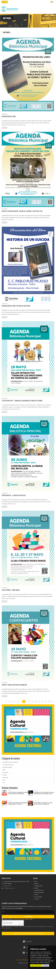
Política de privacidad (18, 919)
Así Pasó (36, 895)
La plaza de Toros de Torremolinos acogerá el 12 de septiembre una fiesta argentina (18, 793)
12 (42, 701)
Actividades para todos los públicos (10, 762)
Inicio (35, 881)
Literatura (5, 775)
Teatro (4, 780)
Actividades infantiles (7, 767)
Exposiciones (5, 772)
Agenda (36, 888)
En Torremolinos (38, 897)
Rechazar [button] (39, 965)
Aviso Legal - (19, 960)
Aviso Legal (29, 919)
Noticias (36, 884)
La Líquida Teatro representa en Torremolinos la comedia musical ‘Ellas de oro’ (18, 803)
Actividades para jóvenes (8, 765)
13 (45, 701)
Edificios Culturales (39, 892)
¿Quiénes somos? (38, 886)
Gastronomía (5, 777)
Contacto (36, 899)
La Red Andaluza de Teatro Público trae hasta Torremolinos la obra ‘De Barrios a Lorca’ (44, 793)
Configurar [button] (45, 965)
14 (48, 701)
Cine (4, 783)
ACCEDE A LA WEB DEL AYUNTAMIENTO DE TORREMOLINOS (28, 933)
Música (4, 770)
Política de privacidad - (27, 960)
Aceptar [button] (33, 965)
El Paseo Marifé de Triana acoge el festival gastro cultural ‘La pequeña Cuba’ (43, 803)
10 (35, 701)
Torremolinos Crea (38, 890)
